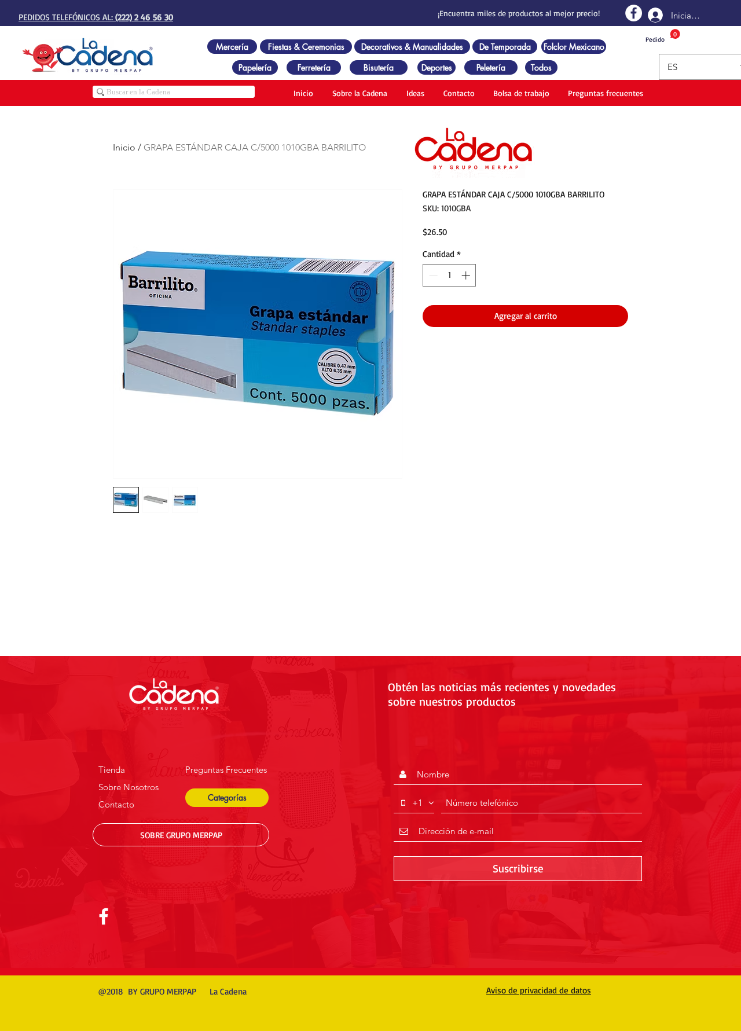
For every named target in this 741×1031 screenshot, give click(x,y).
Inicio (124, 147)
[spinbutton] (449, 275)
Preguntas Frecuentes (226, 769)
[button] (227, 797)
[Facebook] (633, 13)
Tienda (111, 769)
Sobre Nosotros (128, 786)
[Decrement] (432, 275)
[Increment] (467, 275)
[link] (662, 36)
